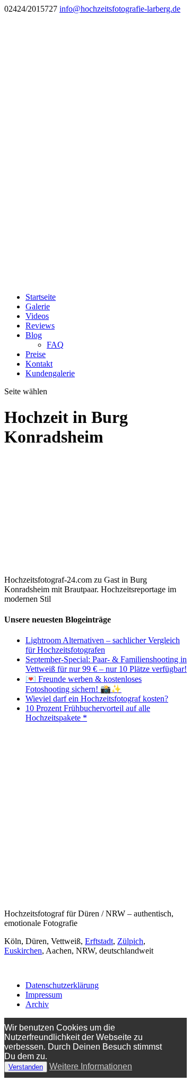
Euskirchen (23, 950)
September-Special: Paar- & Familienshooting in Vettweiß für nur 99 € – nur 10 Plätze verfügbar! (106, 664)
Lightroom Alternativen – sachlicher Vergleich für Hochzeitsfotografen (102, 645)
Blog (33, 335)
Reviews (40, 325)
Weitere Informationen (90, 1066)
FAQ (55, 344)
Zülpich (130, 941)
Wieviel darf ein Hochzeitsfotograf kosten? (96, 698)
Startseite (40, 296)
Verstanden (25, 1067)
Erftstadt (99, 941)
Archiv (37, 1004)
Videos (37, 316)
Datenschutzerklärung (62, 985)
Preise (35, 354)
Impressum (43, 994)
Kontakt (39, 363)
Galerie (37, 306)
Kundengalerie (50, 373)
